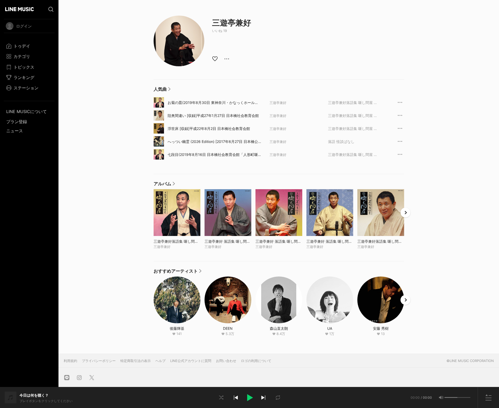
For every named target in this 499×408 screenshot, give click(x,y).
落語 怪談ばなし (341, 141)
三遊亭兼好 (278, 103)
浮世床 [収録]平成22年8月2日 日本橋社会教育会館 (209, 128)
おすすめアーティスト (177, 272)
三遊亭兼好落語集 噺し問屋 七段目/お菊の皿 (352, 102)
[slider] (450, 397)
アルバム (164, 185)
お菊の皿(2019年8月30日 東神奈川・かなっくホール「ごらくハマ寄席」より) (211, 102)
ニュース (14, 130)
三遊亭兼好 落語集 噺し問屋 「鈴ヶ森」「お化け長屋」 (228, 241)
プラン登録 (16, 121)
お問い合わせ (226, 361)
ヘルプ (160, 361)
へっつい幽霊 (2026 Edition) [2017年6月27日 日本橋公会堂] (215, 141)
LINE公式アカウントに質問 (190, 361)
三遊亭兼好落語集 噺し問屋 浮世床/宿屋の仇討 (352, 128)
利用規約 (70, 361)
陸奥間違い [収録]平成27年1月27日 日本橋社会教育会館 (213, 115)
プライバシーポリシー (99, 361)
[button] (249, 397)
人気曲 (162, 90)
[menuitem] (29, 46)
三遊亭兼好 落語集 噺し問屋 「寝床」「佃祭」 (329, 241)
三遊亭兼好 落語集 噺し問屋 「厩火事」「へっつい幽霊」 (278, 241)
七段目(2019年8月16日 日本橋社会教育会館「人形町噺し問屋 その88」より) (214, 154)
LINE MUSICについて (26, 111)
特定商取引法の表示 (135, 361)
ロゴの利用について (256, 361)
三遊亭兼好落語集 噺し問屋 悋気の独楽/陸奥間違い (352, 115)
